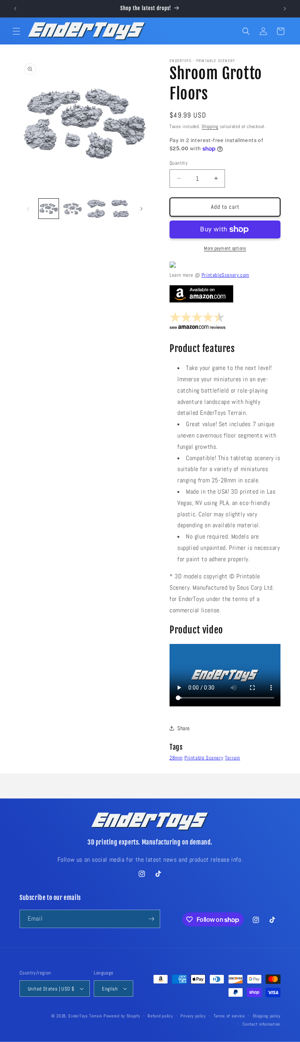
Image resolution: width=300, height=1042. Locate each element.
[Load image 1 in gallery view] (49, 209)
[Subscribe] (151, 919)
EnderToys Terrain (85, 1016)
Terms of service (229, 1016)
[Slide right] (141, 208)
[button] (16, 31)
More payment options (225, 248)
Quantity (179, 163)
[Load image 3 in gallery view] (96, 209)
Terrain (232, 757)
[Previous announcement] (15, 8)
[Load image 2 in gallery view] (72, 209)
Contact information (261, 1024)
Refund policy (160, 1016)
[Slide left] (28, 208)
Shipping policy (267, 1016)
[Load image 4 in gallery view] (120, 209)
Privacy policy (193, 1016)
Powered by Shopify (122, 1016)
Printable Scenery (203, 757)
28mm (176, 757)
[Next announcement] (284, 8)
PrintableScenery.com (225, 275)
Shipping (210, 126)
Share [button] (183, 728)
